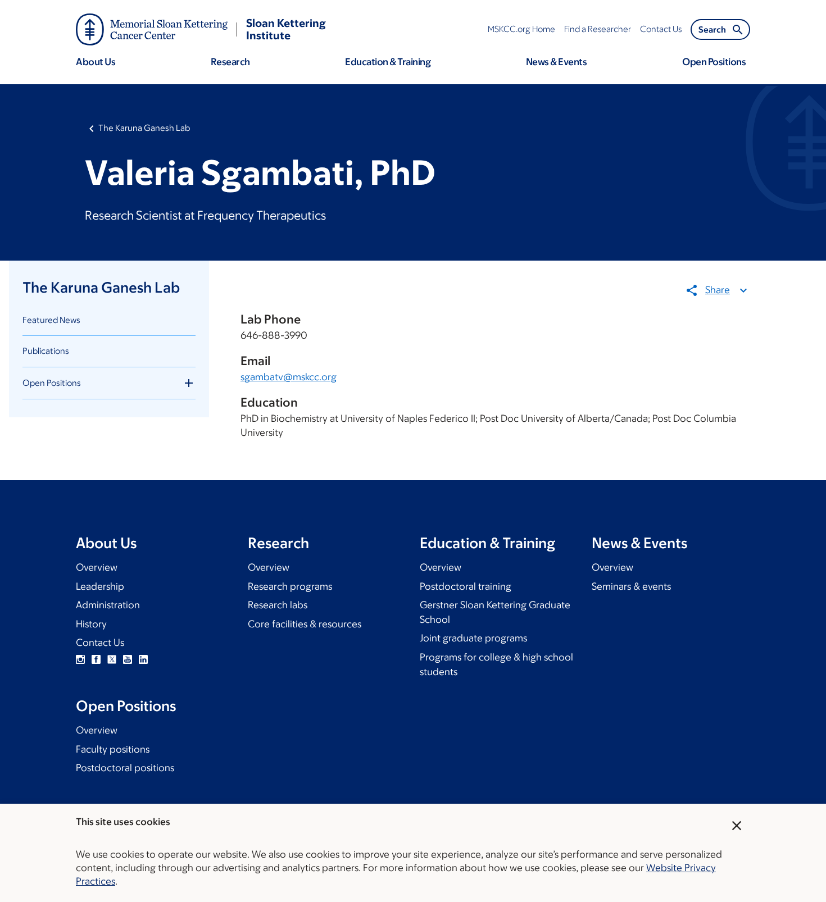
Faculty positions (112, 749)
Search (712, 29)
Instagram (80, 659)
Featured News (51, 320)
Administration (108, 605)
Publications (45, 351)
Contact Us (100, 642)
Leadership (100, 586)
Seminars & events (631, 586)
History (91, 624)
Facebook (96, 659)
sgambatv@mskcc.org (288, 376)
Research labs (277, 605)
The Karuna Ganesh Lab (144, 128)
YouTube (127, 659)
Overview (96, 567)
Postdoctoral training (465, 586)
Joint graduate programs (473, 638)
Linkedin (143, 659)
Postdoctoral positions (125, 767)
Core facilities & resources (304, 624)
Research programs (290, 586)
